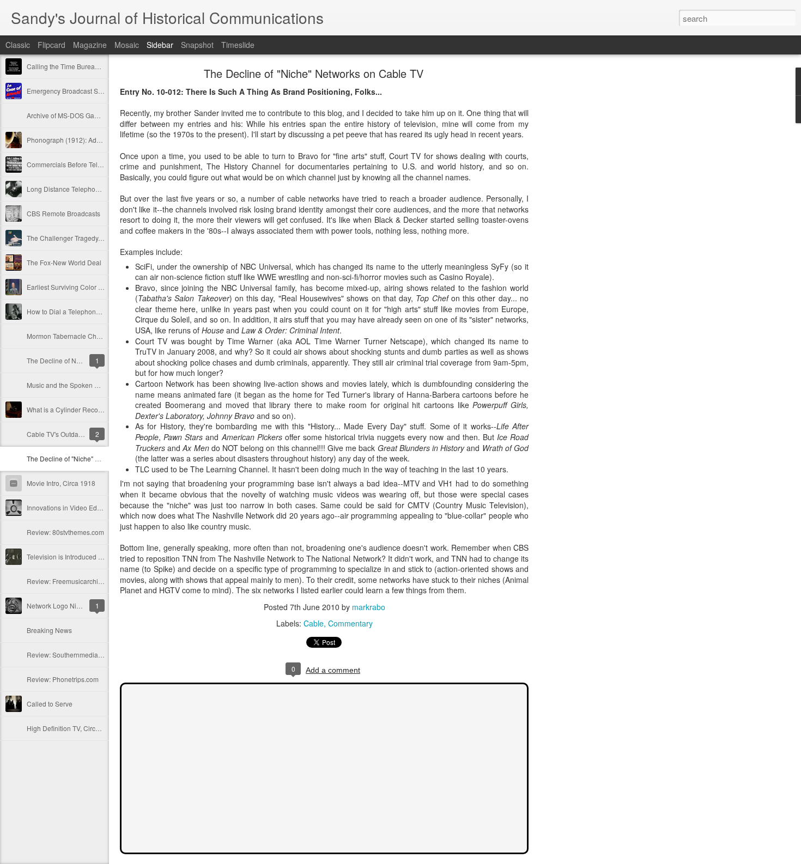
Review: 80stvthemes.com (65, 532)
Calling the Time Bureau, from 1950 (79, 66)
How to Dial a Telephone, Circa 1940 (81, 311)
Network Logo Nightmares (65, 605)
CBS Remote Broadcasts (63, 213)
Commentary (350, 623)
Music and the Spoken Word (68, 385)
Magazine (90, 44)
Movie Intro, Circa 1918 (61, 483)
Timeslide (237, 44)
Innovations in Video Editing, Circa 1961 (86, 507)
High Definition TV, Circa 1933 (71, 728)
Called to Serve (49, 703)
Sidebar (160, 44)
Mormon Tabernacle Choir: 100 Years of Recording (102, 335)
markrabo (368, 606)
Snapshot (197, 44)
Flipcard (51, 44)
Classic (17, 44)
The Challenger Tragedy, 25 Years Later (85, 237)
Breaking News (49, 630)
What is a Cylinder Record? (67, 409)
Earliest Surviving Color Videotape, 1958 (87, 286)
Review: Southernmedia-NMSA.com (80, 654)
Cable (314, 623)
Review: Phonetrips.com (63, 679)
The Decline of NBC (56, 360)
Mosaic (126, 44)
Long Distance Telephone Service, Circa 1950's (97, 188)
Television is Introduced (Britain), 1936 (83, 556)
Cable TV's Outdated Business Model (82, 434)
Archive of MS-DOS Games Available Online (92, 115)
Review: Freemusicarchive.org (72, 581)
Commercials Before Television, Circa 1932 (91, 164)
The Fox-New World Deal (64, 262)
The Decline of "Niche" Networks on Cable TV (94, 458)
